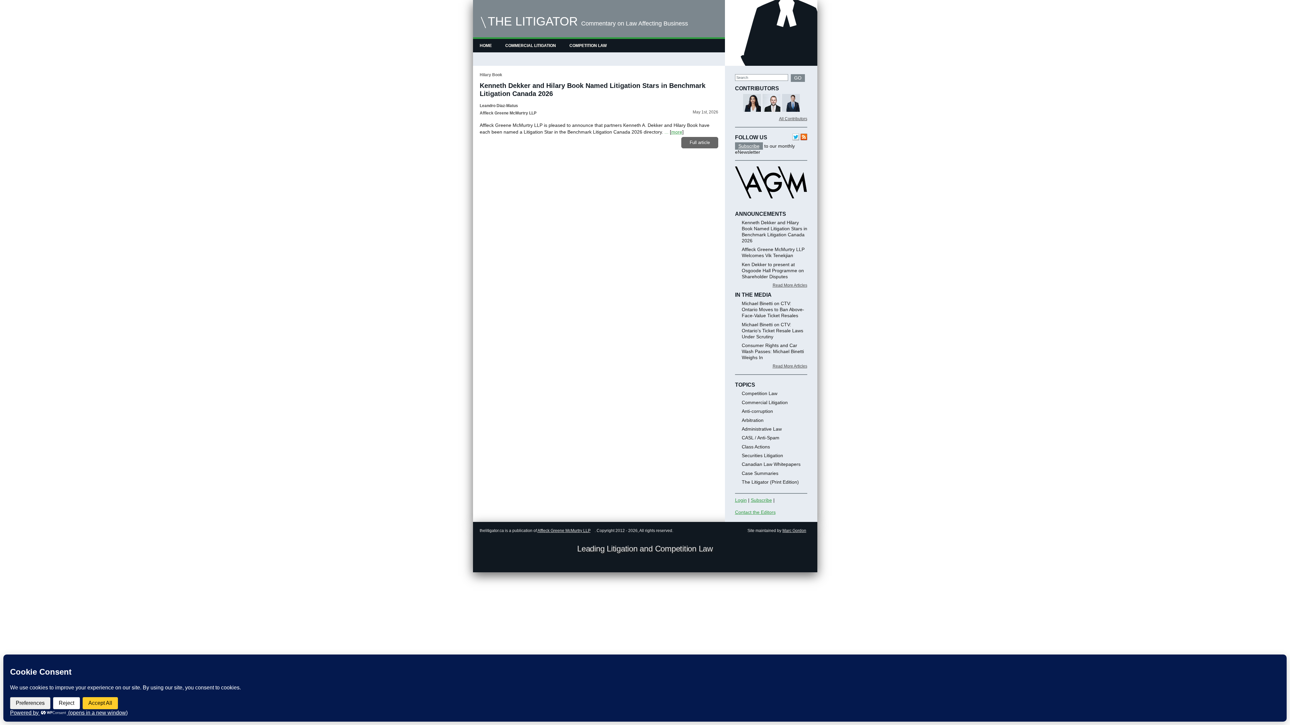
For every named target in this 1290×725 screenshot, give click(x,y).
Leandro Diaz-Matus (499, 105)
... (666, 132)
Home (486, 45)
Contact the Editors (755, 512)
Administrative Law (762, 429)
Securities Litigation (762, 455)
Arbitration (753, 420)
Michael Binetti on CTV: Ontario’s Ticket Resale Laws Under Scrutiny (772, 330)
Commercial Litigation (530, 45)
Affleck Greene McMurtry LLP (564, 530)
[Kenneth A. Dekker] (772, 103)
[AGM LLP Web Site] (771, 204)
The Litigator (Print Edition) (770, 482)
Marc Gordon (794, 530)
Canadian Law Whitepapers (771, 464)
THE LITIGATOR (533, 21)
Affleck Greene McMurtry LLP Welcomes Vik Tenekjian (773, 252)
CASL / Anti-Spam (760, 437)
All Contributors (793, 118)
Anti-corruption (757, 411)
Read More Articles (790, 285)
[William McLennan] (791, 103)
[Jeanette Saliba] (752, 103)
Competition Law (588, 45)
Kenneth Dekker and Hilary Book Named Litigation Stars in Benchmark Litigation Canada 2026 (774, 231)
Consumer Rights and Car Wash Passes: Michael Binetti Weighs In (773, 351)
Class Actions (756, 446)
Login (741, 500)
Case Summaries (760, 473)
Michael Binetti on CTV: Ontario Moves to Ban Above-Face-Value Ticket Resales (773, 309)
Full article (700, 142)
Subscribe (749, 146)
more (676, 132)
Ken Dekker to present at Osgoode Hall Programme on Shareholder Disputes (773, 270)
